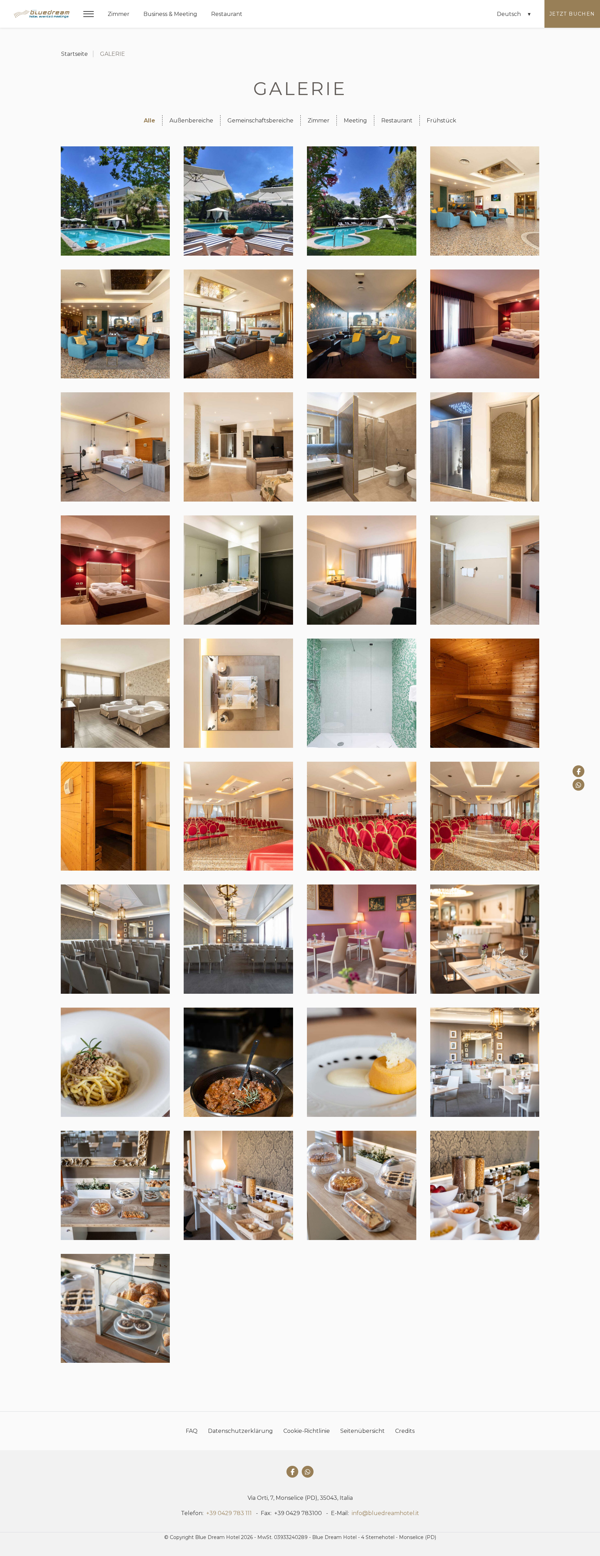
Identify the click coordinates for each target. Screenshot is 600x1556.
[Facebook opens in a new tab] (578, 771)
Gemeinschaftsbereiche (260, 120)
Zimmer (119, 14)
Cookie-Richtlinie (306, 1431)
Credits (405, 1431)
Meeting (355, 120)
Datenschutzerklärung (240, 1431)
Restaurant (226, 14)
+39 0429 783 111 (229, 1513)
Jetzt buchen (572, 14)
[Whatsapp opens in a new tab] (578, 785)
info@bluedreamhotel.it (385, 1513)
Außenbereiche (191, 120)
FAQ (192, 1431)
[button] (88, 14)
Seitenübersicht (362, 1431)
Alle (149, 120)
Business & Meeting (170, 14)
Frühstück (441, 120)
